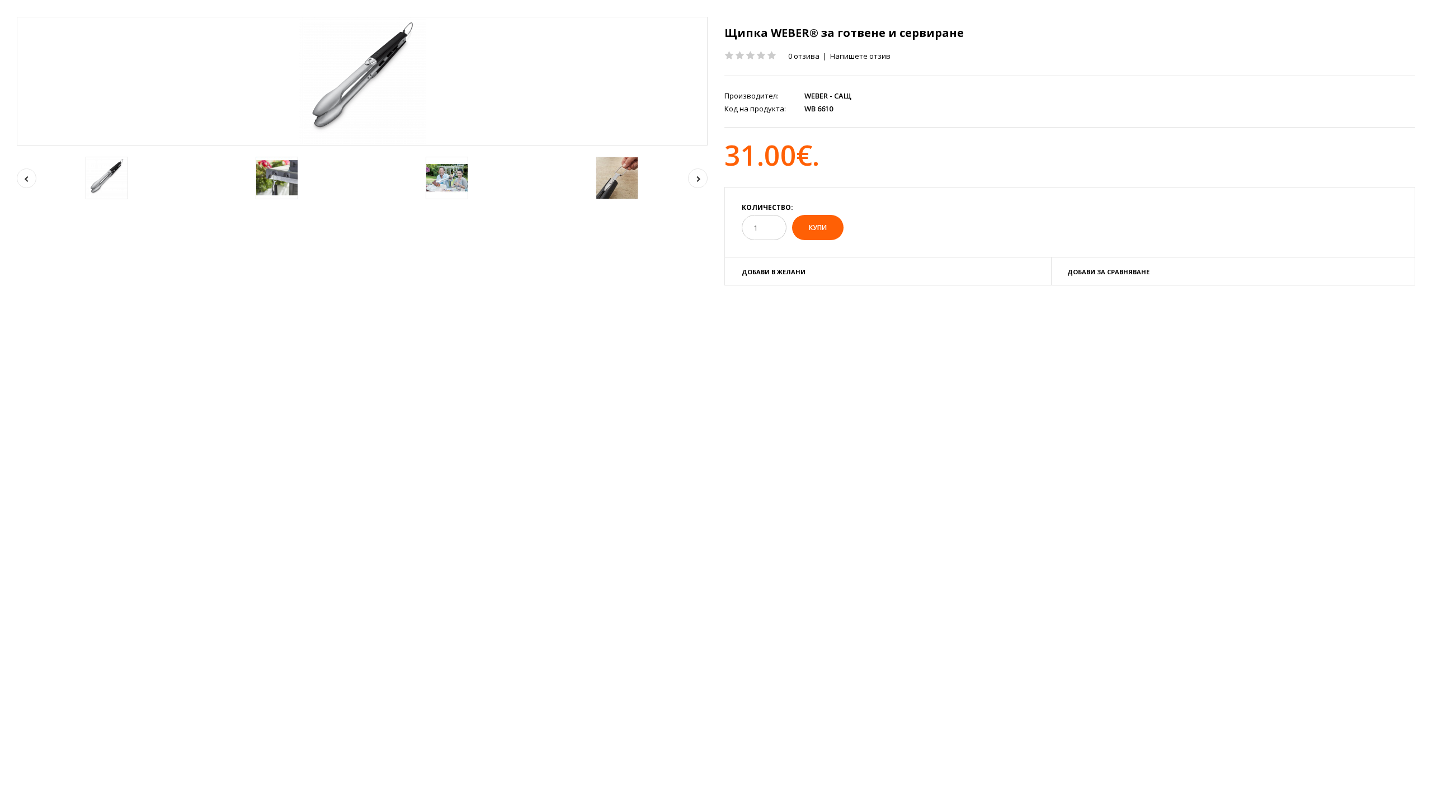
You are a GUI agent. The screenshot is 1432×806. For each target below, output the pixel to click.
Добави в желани (773, 272)
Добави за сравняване (1108, 272)
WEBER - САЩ (827, 96)
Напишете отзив (860, 56)
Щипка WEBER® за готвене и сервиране (844, 32)
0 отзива (803, 56)
